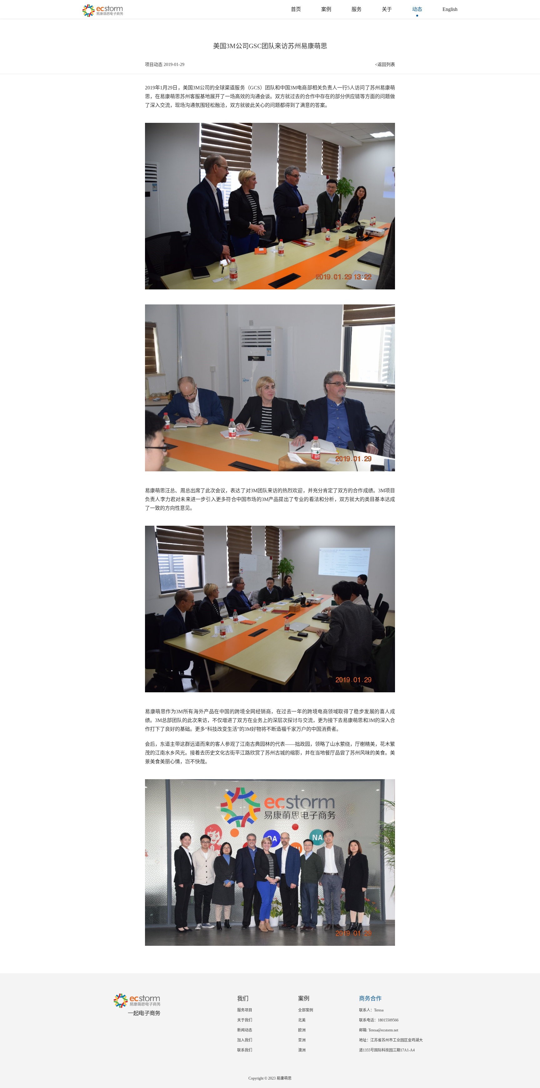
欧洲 (302, 1030)
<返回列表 (385, 64)
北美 (302, 1020)
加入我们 (244, 1040)
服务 (357, 9)
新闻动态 (244, 1030)
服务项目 (244, 1010)
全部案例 (305, 1010)
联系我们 (244, 1050)
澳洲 (302, 1050)
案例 (326, 9)
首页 (296, 9)
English (450, 9)
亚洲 (302, 1040)
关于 (387, 9)
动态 (417, 9)
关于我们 (244, 1020)
